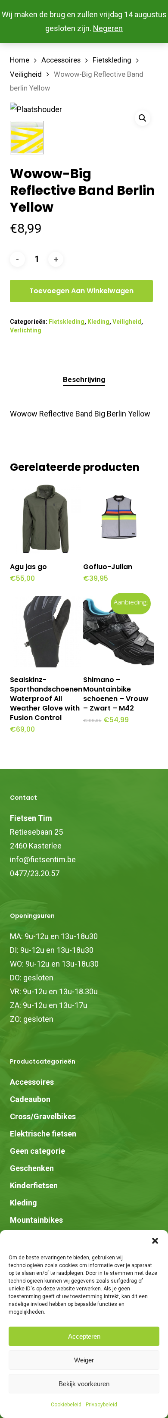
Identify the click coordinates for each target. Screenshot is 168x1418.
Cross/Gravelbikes (43, 1116)
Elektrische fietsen (43, 1133)
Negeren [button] (108, 28)
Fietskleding (112, 60)
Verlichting (25, 330)
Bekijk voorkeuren (84, 1383)
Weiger (84, 1360)
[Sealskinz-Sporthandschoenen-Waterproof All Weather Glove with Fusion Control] (45, 631)
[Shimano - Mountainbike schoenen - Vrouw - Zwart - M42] (118, 631)
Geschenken (32, 1168)
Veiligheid (26, 74)
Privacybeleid (101, 1405)
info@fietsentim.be (43, 859)
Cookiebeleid (66, 1405)
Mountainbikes (36, 1219)
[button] (155, 1240)
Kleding (98, 321)
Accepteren (84, 1336)
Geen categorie (37, 1150)
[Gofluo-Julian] (118, 518)
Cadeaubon (30, 1099)
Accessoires (61, 60)
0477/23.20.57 (34, 873)
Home (19, 60)
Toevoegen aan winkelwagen (81, 291)
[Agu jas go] (45, 518)
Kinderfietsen (34, 1185)
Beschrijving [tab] (84, 379)
